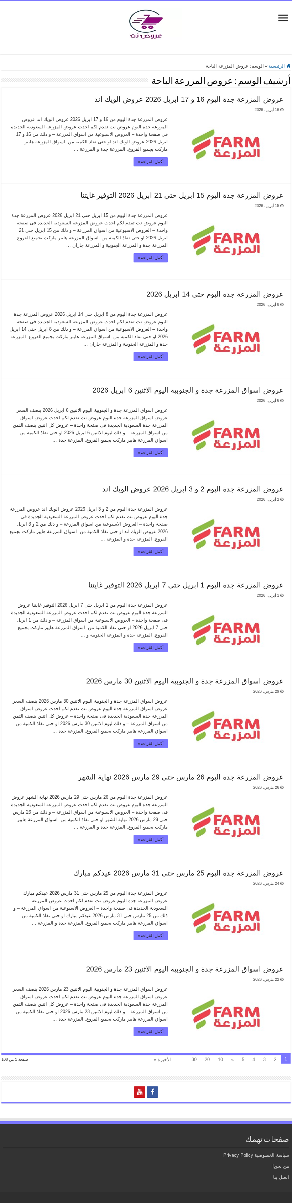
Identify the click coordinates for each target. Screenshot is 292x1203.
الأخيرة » (162, 1059)
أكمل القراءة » (150, 161)
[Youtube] (139, 1092)
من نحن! (280, 1166)
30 (194, 1059)
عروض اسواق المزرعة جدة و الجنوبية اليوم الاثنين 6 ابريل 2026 (188, 390)
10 (220, 1059)
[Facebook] (152, 1092)
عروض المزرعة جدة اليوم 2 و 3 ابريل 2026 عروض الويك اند (192, 489)
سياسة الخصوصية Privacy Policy (256, 1155)
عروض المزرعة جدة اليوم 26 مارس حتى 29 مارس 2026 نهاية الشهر (180, 777)
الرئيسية (277, 66)
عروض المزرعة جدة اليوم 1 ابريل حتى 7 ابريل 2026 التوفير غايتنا (185, 585)
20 (207, 1059)
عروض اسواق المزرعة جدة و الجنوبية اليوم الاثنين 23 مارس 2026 (184, 969)
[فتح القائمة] (283, 19)
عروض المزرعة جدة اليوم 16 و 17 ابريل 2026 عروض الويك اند (188, 99)
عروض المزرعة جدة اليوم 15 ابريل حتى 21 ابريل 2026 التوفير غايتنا (181, 195)
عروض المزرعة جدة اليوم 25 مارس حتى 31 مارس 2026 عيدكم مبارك (178, 873)
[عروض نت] (146, 22)
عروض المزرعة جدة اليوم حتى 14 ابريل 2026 (214, 294)
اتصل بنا (281, 1177)
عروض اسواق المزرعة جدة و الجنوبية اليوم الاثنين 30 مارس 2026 (184, 681)
